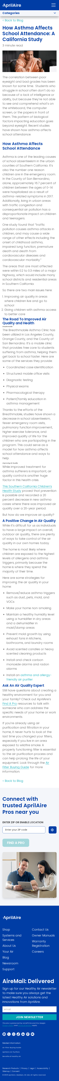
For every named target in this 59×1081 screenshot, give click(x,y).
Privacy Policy (8, 1025)
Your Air (7, 952)
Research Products (10, 1068)
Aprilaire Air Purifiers (11, 1052)
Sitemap (6, 1071)
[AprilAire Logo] (11, 5)
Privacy (24, 1068)
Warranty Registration (40, 943)
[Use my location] (53, 829)
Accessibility (42, 1068)
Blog (5, 957)
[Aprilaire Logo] (11, 918)
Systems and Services (11, 937)
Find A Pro (9, 703)
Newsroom (10, 963)
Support (8, 969)
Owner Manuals (43, 935)
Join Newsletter (29, 1017)
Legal (32, 1068)
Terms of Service (25, 1025)
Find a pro (16, 842)
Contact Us (40, 930)
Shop (6, 930)
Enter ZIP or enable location (22, 822)
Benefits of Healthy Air (11, 1056)
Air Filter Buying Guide (11, 1047)
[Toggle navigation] (53, 5)
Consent (16, 1071)
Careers (38, 952)
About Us (9, 946)
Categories (11, 13)
